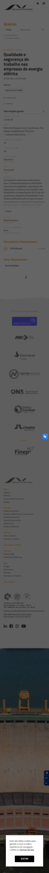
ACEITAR (24, 858)
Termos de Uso (26, 849)
